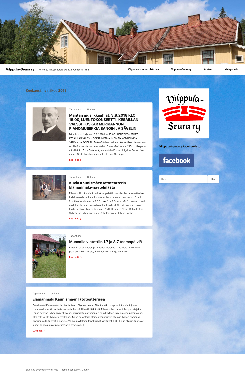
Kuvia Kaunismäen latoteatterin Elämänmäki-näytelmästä (97, 185)
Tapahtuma (75, 109)
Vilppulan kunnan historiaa (143, 69)
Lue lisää (74, 159)
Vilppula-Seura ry (20, 69)
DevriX (85, 369)
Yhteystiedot (232, 69)
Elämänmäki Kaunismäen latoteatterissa (68, 299)
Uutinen (91, 109)
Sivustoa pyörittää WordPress (42, 369)
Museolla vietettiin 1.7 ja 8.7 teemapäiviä (105, 242)
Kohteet (208, 69)
